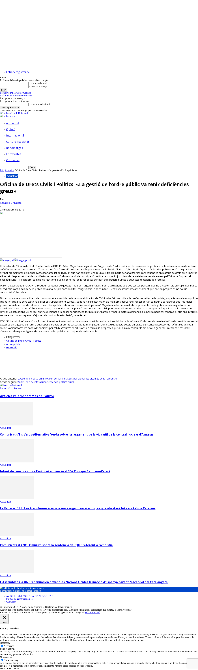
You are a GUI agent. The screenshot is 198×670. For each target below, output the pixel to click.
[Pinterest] (27, 364)
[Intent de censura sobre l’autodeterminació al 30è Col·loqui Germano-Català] (17, 461)
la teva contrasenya (38, 86)
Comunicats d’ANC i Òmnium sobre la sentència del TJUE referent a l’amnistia (56, 545)
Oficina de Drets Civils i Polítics (23, 340)
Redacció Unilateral (11, 202)
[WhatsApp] (38, 364)
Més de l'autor (43, 396)
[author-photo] (11, 385)
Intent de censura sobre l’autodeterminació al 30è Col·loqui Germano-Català (55, 471)
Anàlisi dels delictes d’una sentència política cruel (45, 382)
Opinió (10, 129)
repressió (11, 347)
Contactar (12, 160)
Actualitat (12, 123)
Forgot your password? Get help (16, 92)
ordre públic (13, 344)
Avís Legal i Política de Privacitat (16, 95)
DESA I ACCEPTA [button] (10, 668)
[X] (16, 364)
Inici (2, 170)
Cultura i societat (17, 141)
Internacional (15, 135)
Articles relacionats (16, 396)
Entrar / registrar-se (18, 72)
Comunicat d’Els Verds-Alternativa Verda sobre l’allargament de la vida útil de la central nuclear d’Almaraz (76, 434)
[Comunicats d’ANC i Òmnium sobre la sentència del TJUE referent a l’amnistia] (17, 535)
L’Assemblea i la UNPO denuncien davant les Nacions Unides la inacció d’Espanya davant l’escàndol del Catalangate (84, 582)
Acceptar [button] (127, 609)
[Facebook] (5, 364)
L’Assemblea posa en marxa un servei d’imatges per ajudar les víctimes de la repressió (67, 378)
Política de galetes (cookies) (19, 599)
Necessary (9, 646)
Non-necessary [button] (7, 657)
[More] (50, 363)
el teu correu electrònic (40, 104)
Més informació (92, 612)
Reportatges (14, 148)
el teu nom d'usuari (38, 83)
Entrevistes (13, 154)
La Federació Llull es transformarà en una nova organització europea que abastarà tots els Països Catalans (77, 508)
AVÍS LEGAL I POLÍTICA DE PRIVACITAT (29, 596)
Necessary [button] (5, 643)
